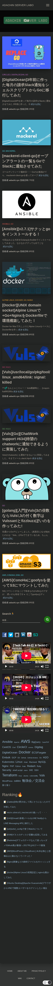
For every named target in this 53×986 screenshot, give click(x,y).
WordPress (7, 781)
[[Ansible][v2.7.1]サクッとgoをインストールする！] (26, 204)
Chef (14, 747)
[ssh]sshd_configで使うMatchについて (25, 829)
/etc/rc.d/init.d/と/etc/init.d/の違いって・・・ (27, 812)
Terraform (9, 775)
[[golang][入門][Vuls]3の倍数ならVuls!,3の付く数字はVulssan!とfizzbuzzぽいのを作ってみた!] (26, 487)
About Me (22, 971)
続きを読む (36, 104)
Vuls (8, 367)
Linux (19, 761)
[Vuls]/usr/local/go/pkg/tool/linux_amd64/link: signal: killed (26, 377)
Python (18, 766)
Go (26, 75)
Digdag (39, 747)
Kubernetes (8, 762)
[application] (26, 656)
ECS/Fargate (39, 752)
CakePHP (45, 742)
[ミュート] (42, 666)
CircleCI (6, 75)
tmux (20, 776)
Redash (31, 766)
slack (26, 770)
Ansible (6, 224)
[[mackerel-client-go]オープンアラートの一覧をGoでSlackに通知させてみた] (26, 132)
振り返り (6, 785)
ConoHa (11, 575)
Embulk (6, 757)
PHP (12, 766)
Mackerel (11, 151)
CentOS (6, 747)
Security (6, 770)
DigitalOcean (17, 75)
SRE (31, 770)
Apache (16, 742)
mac (26, 762)
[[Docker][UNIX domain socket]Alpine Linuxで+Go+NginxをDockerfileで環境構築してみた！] (26, 278)
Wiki (20, 978)
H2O (45, 757)
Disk (18, 575)
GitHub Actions (32, 758)
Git (19, 758)
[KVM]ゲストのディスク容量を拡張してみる (27, 834)
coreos (30, 747)
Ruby (39, 766)
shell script (18, 770)
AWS (4, 575)
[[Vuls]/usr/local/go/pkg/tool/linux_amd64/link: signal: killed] (26, 353)
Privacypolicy (39, 971)
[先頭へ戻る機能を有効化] (47, 980)
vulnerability (34, 776)
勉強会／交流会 (33, 780)
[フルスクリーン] (46, 666)
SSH (36, 770)
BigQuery (36, 742)
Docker (19, 300)
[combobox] (21, 620)
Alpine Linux (8, 300)
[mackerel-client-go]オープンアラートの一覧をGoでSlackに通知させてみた (25, 161)
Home (10, 971)
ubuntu (25, 776)
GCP (14, 758)
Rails (24, 766)
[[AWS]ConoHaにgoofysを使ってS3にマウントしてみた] (26, 561)
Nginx (30, 300)
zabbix (17, 781)
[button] (47, 983)
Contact (31, 978)
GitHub (23, 758)
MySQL (42, 762)
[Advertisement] (26, 921)
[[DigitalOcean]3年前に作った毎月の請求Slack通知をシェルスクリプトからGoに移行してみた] (26, 52)
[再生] (6, 666)
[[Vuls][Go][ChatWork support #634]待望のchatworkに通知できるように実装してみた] (26, 415)
